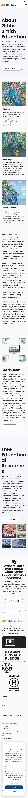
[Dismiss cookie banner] (22, 745)
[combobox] (10, 612)
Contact (4, 703)
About (3, 700)
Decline (14, 791)
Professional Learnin (8, 738)
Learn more (8, 427)
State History (5, 726)
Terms (3, 705)
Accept (14, 787)
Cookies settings (14, 783)
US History (5, 728)
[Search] (22, 612)
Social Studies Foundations (9, 723)
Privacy (4, 708)
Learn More (8, 519)
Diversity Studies (6, 733)
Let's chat (12, 601)
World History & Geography (10, 731)
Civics (3, 736)
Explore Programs (10, 68)
